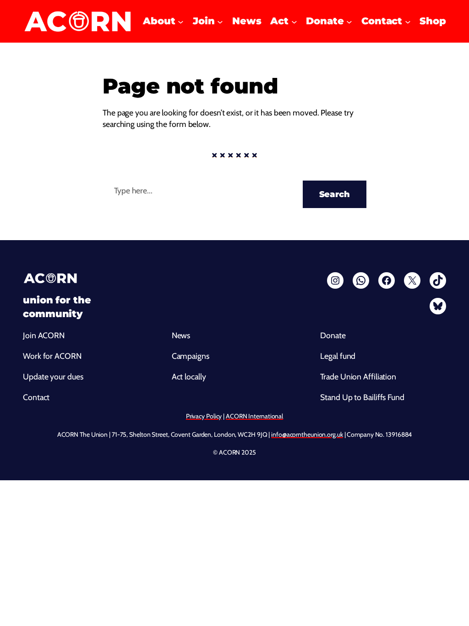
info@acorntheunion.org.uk (307, 434)
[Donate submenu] (349, 21)
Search (334, 194)
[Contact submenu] (408, 21)
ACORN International (254, 416)
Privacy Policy (204, 416)
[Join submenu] (220, 21)
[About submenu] (181, 21)
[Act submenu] (294, 21)
